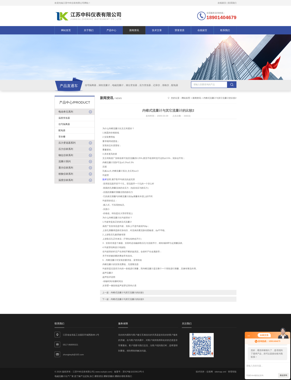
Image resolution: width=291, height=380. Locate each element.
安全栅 (62, 136)
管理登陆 (232, 371)
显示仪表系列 (66, 167)
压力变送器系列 (67, 142)
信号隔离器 (64, 124)
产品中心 (111, 30)
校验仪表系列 (66, 174)
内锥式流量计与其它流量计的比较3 (127, 299)
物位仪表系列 (66, 155)
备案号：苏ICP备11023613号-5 (129, 371)
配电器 (62, 130)
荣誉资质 (179, 30)
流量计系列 (65, 161)
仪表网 (209, 371)
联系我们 (232, 3)
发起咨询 (283, 375)
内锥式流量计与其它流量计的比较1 (127, 292)
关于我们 (89, 30)
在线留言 (222, 3)
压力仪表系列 (66, 149)
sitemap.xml (220, 371)
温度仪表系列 (66, 180)
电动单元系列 (66, 111)
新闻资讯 (134, 30)
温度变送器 (64, 118)
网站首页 (66, 30)
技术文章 (157, 30)
